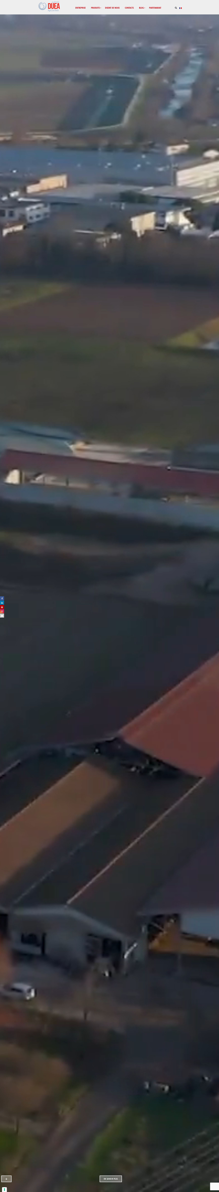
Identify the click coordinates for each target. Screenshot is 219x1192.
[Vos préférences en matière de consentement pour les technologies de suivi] (4, 1189)
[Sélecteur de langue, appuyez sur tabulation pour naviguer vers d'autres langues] (180, 7)
